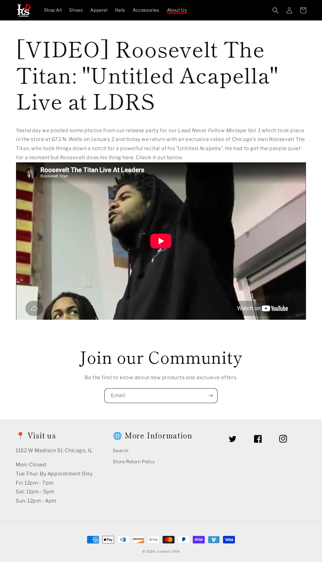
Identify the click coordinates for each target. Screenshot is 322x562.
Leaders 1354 (168, 551)
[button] (275, 10)
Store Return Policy (134, 461)
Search (121, 450)
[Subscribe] (210, 395)
